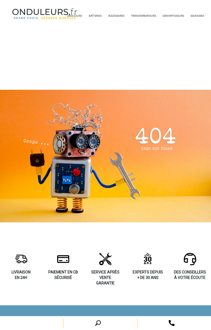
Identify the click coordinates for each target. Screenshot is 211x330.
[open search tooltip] (171, 322)
